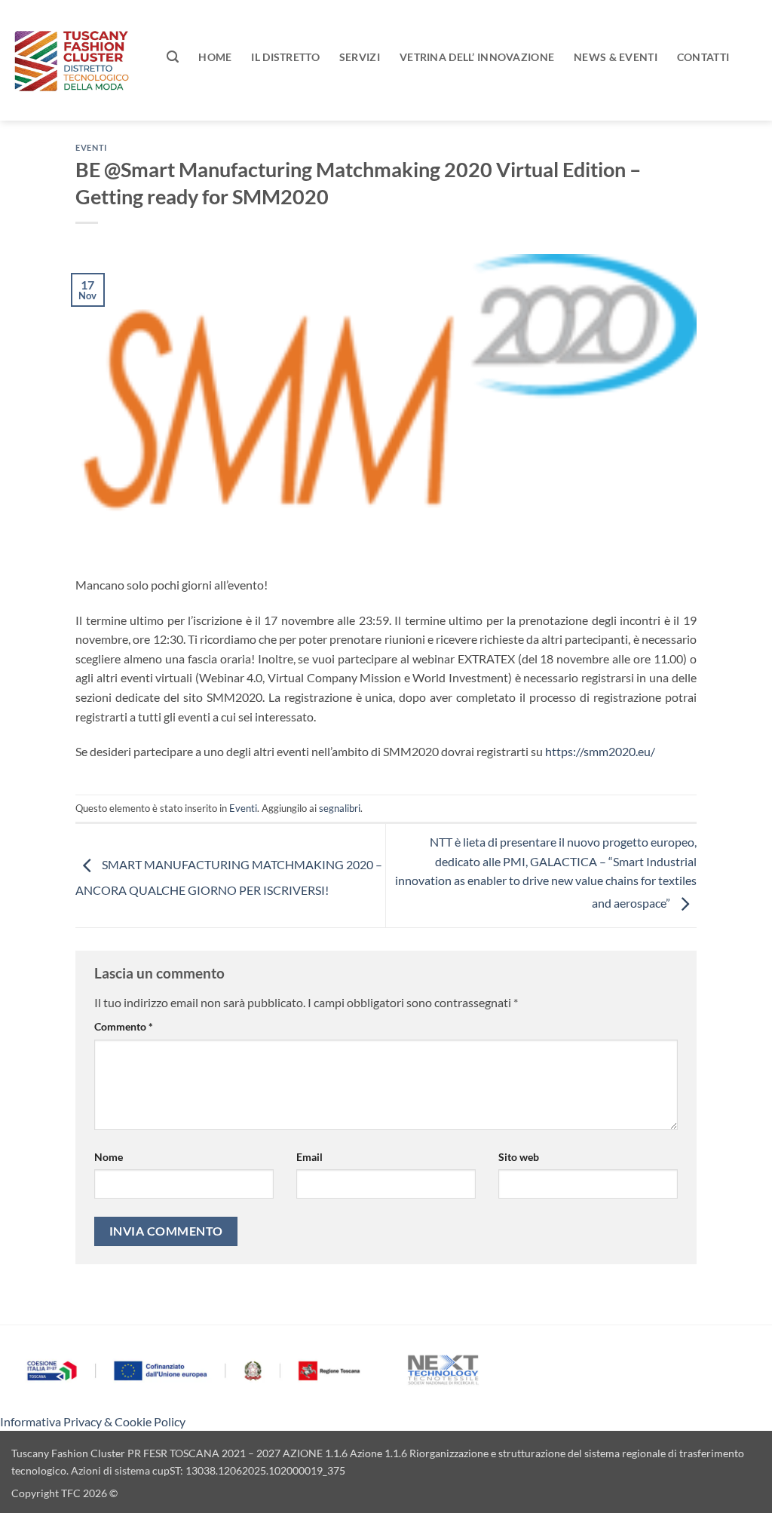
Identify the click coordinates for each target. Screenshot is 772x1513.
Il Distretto (285, 57)
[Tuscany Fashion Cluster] (77, 60)
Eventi (90, 147)
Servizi (359, 57)
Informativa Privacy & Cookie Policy (92, 1421)
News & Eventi (615, 57)
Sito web (518, 1156)
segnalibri (339, 808)
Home (214, 57)
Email (309, 1156)
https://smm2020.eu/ (600, 751)
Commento (123, 1026)
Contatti (703, 57)
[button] (173, 57)
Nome (108, 1156)
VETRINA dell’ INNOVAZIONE (477, 57)
